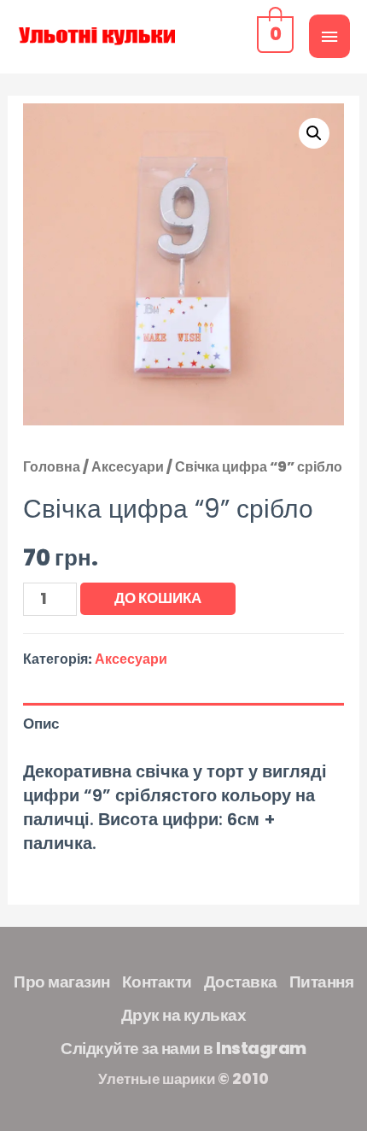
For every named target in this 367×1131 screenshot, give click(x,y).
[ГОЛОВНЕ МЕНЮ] (329, 36)
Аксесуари (127, 467)
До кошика (157, 598)
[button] (314, 133)
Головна (51, 467)
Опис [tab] (41, 723)
